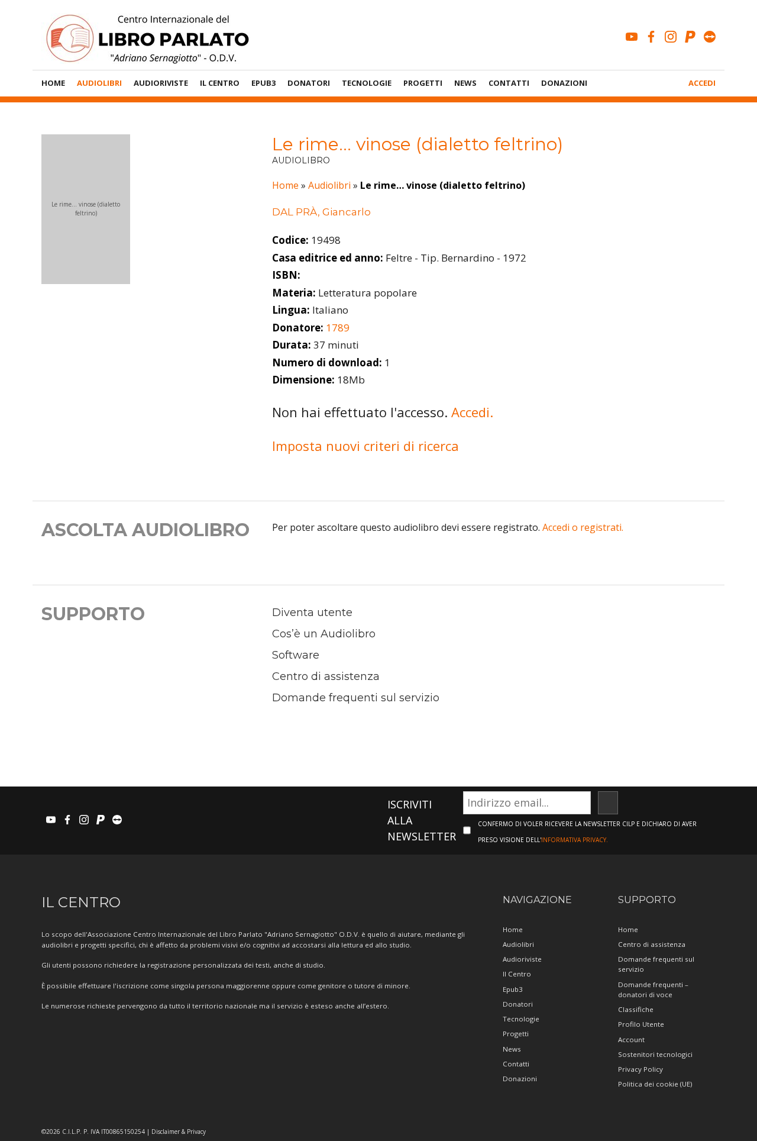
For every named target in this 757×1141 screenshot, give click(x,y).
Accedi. (472, 412)
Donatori (308, 83)
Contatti (509, 83)
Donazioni (564, 83)
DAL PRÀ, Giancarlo (321, 212)
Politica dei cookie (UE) (655, 1083)
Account (631, 1039)
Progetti (422, 83)
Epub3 (263, 83)
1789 (338, 327)
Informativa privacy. (574, 840)
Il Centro (220, 83)
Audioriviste (161, 83)
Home (53, 83)
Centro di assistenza (326, 676)
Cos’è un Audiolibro (324, 633)
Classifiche (636, 1009)
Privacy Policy (640, 1069)
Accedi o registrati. (582, 527)
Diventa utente (312, 612)
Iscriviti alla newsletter (421, 820)
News (465, 83)
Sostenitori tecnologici (655, 1054)
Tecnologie (367, 83)
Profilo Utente (641, 1024)
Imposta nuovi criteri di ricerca (365, 446)
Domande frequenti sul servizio (355, 697)
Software (295, 655)
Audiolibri (99, 83)
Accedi (702, 83)
